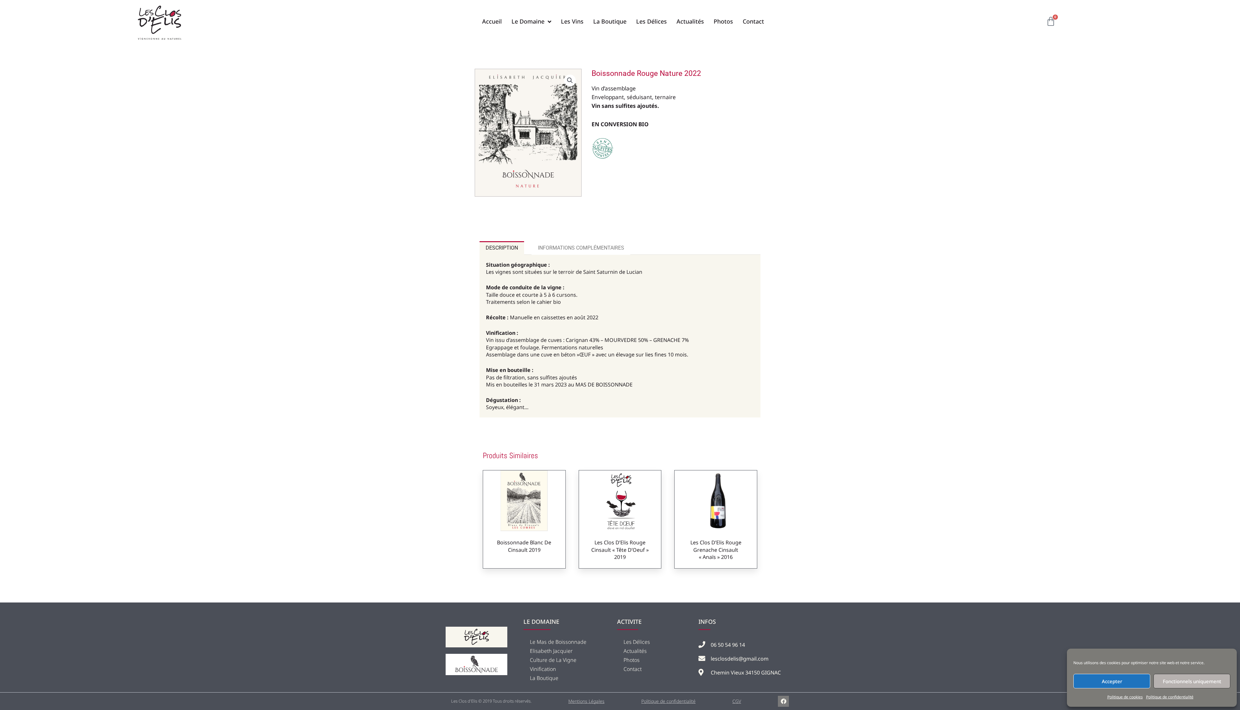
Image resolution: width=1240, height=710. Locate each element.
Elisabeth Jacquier (551, 650)
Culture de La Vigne (553, 660)
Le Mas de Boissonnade (558, 641)
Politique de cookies (1125, 697)
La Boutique (544, 678)
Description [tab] (502, 248)
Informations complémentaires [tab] (581, 248)
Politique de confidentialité (1170, 697)
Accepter (1112, 681)
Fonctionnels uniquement (1192, 681)
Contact (633, 669)
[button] (570, 80)
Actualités (635, 650)
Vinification (543, 669)
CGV (736, 701)
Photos (632, 660)
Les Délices (637, 641)
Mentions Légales (586, 701)
